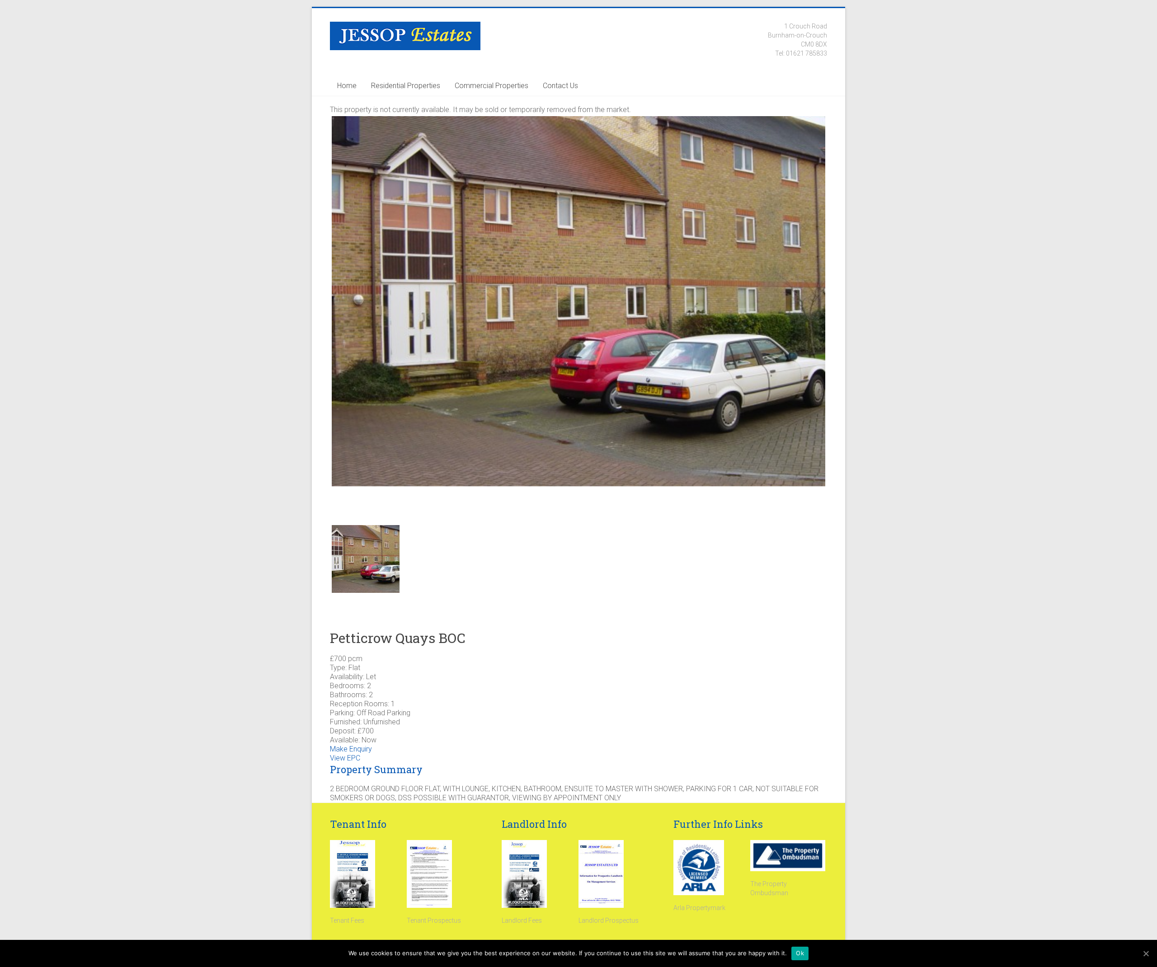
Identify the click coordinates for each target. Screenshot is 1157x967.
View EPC (345, 758)
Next (840, 314)
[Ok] (1145, 953)
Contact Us (560, 85)
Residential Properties (405, 85)
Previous (317, 314)
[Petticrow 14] (578, 301)
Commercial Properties (491, 85)
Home (347, 85)
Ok (800, 953)
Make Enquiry (351, 749)
